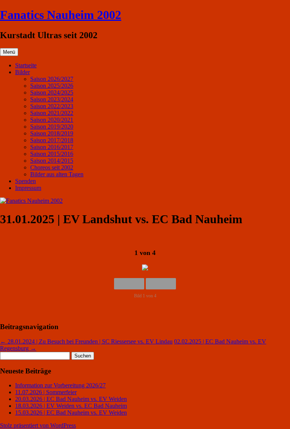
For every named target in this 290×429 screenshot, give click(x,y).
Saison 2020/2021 (51, 120)
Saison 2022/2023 (51, 106)
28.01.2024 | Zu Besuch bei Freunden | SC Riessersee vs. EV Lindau (86, 341)
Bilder (22, 72)
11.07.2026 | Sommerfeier (46, 392)
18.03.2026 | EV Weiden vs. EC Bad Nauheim (71, 406)
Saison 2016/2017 (51, 147)
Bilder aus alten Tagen (56, 174)
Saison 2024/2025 (51, 92)
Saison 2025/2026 (51, 85)
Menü (9, 52)
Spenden (25, 181)
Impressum (28, 188)
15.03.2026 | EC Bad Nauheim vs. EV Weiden (71, 412)
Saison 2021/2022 (51, 113)
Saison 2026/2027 (51, 79)
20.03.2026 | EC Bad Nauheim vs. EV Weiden (71, 399)
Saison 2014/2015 (51, 160)
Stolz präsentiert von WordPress (38, 425)
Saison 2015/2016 (51, 154)
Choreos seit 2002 (51, 167)
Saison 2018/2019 (51, 133)
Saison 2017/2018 (51, 140)
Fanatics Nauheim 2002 (60, 15)
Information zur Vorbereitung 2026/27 (60, 385)
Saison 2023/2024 (51, 99)
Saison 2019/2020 (51, 126)
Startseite (26, 65)
